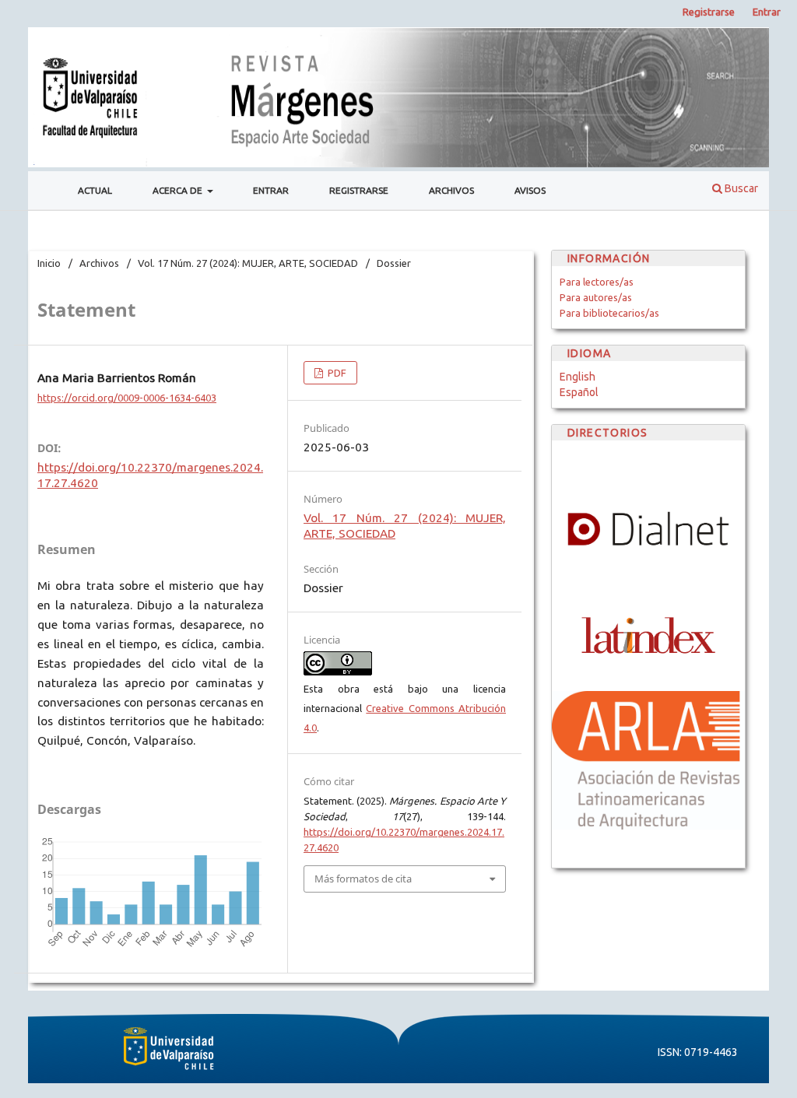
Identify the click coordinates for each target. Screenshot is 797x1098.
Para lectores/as (597, 281)
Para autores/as (596, 297)
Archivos (451, 190)
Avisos (530, 190)
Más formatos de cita (363, 879)
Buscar (740, 188)
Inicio (49, 263)
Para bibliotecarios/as (609, 312)
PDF (335, 372)
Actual (95, 190)
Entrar (271, 190)
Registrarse (358, 190)
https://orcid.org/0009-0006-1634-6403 (126, 397)
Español (579, 392)
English (577, 376)
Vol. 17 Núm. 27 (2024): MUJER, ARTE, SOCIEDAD (248, 263)
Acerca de (179, 190)
